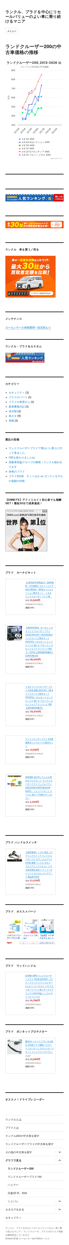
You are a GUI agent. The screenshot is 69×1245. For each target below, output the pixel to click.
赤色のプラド (17, 471)
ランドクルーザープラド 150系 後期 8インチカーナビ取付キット (39, 742)
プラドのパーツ (18, 397)
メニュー (11, 31)
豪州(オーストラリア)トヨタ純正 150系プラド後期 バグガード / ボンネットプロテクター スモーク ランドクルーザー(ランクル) (39, 1048)
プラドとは (12, 1127)
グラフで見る (13, 1160)
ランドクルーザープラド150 (25, 1177)
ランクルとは (13, 1119)
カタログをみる (14, 1209)
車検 (11, 420)
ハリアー (13, 1185)
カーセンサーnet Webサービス (34, 1238)
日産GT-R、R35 (17, 1193)
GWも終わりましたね (22, 457)
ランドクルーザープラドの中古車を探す (29, 1144)
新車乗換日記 (17, 406)
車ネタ (13, 416)
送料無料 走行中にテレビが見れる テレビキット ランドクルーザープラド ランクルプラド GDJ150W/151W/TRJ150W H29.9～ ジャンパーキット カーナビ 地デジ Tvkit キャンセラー (38, 787)
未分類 (13, 411)
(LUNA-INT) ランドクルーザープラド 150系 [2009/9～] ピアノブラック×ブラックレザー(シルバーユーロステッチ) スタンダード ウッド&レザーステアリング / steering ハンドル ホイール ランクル (39, 986)
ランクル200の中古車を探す (22, 1136)
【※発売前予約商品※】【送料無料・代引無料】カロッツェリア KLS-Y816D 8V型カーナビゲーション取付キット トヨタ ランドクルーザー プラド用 (40, 589)
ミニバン (13, 1201)
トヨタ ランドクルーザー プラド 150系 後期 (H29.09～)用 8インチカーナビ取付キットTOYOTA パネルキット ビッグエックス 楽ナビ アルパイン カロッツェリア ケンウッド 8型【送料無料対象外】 (39, 697)
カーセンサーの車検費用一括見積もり (28, 327)
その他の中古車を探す (18, 1152)
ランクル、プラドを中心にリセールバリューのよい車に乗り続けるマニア (33, 16)
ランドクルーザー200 (21, 1168)
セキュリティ (17, 392)
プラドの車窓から (19, 402)
